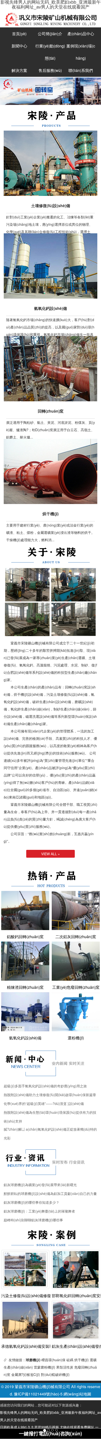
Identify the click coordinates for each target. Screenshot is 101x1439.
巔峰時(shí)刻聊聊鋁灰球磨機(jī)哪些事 (33, 1219)
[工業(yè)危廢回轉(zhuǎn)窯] (76, 961)
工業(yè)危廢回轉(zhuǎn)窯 (76, 987)
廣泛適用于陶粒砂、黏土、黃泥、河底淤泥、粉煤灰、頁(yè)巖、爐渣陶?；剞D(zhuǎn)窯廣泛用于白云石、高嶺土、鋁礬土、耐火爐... (50, 429)
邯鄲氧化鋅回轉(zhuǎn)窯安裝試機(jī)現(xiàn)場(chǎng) (76, 1295)
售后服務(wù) (50, 70)
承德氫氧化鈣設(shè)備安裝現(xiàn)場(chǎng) (25, 1346)
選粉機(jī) (76, 1038)
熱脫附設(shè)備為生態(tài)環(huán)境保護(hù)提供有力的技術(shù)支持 (50, 1113)
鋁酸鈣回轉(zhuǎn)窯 (25, 936)
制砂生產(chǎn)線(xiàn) (71, 709)
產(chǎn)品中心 (80, 33)
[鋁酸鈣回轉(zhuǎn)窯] (25, 910)
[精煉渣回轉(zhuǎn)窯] (25, 961)
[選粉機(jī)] (76, 1011)
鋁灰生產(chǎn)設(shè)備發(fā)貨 (76, 1346)
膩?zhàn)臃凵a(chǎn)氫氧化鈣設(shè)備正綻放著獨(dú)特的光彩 (50, 1130)
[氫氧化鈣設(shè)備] (25, 1011)
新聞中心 (19, 46)
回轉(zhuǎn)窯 (50, 411)
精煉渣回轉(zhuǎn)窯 (25, 987)
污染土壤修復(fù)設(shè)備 (67, 694)
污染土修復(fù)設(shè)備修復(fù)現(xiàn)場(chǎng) (25, 1295)
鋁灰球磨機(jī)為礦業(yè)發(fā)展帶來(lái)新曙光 (40, 1184)
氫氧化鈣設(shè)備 (50, 308)
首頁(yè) (19, 33)
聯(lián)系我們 (80, 70)
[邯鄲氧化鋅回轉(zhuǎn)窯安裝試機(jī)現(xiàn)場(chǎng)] (76, 1268)
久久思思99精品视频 (43, 1427)
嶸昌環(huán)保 (53, 1359)
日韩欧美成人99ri (13, 1427)
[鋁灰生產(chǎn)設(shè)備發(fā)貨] (76, 1319)
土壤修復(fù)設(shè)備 (50, 205)
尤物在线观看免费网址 (77, 1427)
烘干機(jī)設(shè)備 (28, 694)
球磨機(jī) (33, 1359)
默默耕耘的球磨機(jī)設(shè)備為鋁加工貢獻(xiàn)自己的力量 (50, 1193)
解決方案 (19, 70)
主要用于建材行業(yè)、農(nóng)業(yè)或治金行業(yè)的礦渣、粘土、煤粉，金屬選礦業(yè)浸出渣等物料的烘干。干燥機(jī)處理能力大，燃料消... (50, 532)
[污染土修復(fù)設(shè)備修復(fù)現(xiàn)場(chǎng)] (25, 1268)
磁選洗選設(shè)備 (39, 716)
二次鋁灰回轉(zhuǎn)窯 (75, 936)
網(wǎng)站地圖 (77, 1394)
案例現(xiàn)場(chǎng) (80, 52)
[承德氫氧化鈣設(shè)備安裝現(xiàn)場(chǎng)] (25, 1319)
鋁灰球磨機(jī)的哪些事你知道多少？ (31, 1202)
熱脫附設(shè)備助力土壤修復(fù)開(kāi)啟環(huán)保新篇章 (50, 1094)
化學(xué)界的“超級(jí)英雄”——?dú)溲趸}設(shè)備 (44, 1103)
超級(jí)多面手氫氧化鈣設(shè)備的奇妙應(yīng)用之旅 (45, 1085)
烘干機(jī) (50, 514)
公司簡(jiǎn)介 (50, 33)
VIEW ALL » (50, 853)
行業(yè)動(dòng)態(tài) (50, 52)
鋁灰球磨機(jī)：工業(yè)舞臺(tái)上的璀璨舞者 (39, 1211)
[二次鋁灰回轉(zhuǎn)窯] (76, 910)
